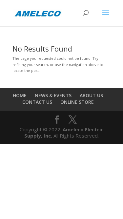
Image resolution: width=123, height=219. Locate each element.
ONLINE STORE (77, 102)
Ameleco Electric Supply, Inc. (63, 132)
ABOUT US (91, 95)
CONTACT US (37, 102)
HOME (20, 95)
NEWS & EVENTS (53, 95)
